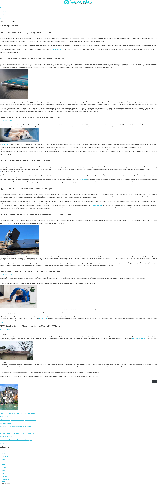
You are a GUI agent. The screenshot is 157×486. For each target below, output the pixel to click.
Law (3, 14)
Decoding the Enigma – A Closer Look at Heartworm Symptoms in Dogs (30, 117)
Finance (3, 458)
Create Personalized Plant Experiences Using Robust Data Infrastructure (19, 413)
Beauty (3, 450)
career (3, 453)
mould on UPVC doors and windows (139, 338)
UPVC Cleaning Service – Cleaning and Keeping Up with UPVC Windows (30, 326)
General (3, 13)
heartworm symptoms (5, 144)
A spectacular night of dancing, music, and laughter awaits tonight (17, 433)
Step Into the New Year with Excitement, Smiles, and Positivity (15, 426)
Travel (3, 478)
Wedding (4, 481)
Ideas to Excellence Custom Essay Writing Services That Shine (26, 32)
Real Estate (4, 467)
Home (3, 464)
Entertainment (5, 456)
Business (4, 11)
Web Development (6, 479)
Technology (4, 476)
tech (3, 475)
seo (3, 468)
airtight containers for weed (96, 205)
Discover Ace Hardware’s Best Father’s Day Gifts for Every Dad (16, 440)
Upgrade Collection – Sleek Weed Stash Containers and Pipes (26, 188)
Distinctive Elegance (82, 179)
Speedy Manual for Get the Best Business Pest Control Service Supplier (30, 271)
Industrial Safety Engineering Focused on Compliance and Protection (18, 420)
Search (1, 379)
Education (4, 454)
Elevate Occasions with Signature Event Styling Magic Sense (25, 160)
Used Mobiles (111, 101)
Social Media (4, 471)
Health (3, 462)
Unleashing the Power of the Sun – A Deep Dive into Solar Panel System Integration (35, 214)
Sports (3, 473)
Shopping (4, 9)
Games (3, 459)
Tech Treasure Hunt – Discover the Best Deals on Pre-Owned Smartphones (32, 58)
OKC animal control (43, 318)
